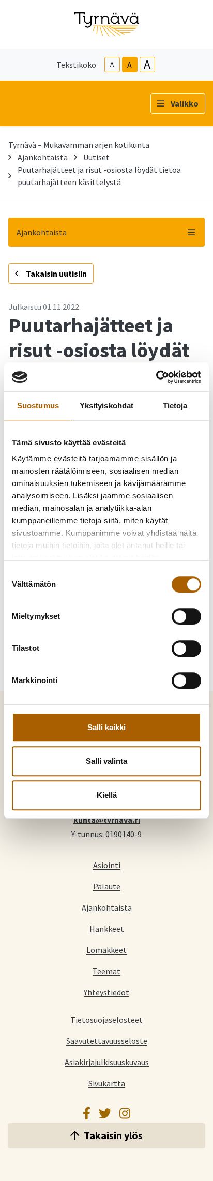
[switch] (186, 616)
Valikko (185, 103)
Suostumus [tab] (38, 405)
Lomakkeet (106, 950)
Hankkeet (106, 928)
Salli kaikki (106, 727)
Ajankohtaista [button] (42, 232)
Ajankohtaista (43, 157)
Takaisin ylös (113, 1135)
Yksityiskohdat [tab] (106, 405)
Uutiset (96, 157)
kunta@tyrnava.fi (106, 819)
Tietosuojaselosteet (106, 1019)
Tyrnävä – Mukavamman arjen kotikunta (78, 145)
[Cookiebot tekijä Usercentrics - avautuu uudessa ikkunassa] (156, 377)
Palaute (106, 886)
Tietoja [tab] (175, 405)
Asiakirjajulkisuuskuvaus (107, 1062)
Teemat (106, 971)
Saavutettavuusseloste (106, 1041)
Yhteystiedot (106, 992)
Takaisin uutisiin (55, 273)
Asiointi (106, 865)
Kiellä (107, 795)
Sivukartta (106, 1083)
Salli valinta (106, 760)
